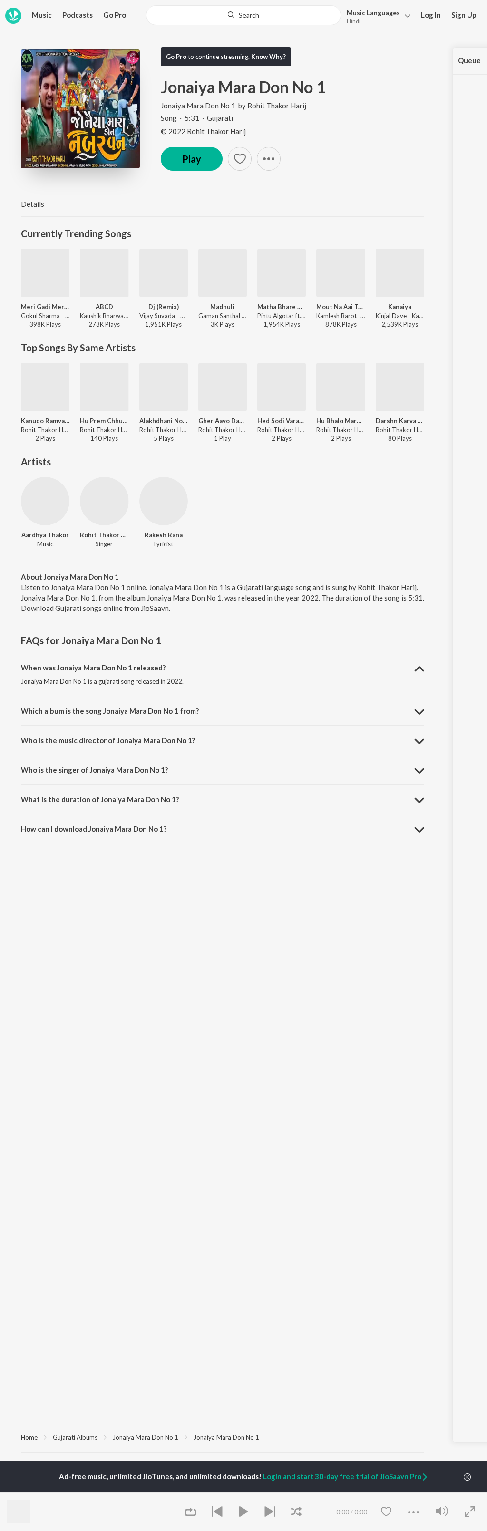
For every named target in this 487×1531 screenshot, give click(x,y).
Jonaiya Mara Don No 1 (198, 105)
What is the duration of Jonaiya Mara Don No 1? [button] (100, 799)
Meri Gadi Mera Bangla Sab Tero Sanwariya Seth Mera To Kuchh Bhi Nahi (45, 306)
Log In (431, 14)
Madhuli (222, 306)
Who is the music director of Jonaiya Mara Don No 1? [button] (108, 740)
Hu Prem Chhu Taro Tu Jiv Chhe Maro (104, 421)
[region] (222, 1437)
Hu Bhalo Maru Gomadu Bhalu (340, 421)
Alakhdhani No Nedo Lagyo (163, 421)
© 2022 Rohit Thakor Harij (203, 131)
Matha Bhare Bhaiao (281, 306)
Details (32, 204)
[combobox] (243, 15)
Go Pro (114, 14)
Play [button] (191, 159)
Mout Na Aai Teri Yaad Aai (340, 306)
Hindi (353, 21)
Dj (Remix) (163, 306)
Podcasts (77, 14)
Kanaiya (399, 306)
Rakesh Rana (164, 535)
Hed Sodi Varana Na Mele (281, 421)
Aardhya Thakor (45, 535)
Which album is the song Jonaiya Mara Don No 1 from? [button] (110, 711)
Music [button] (42, 14)
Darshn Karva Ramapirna (400, 421)
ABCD (104, 306)
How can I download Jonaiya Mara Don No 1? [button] (93, 828)
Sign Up (464, 14)
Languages (373, 13)
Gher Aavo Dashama (222, 421)
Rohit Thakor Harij (276, 105)
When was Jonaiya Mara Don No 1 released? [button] (93, 667)
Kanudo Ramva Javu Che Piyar (45, 421)
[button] (375, 15)
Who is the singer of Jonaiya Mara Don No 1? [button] (94, 770)
